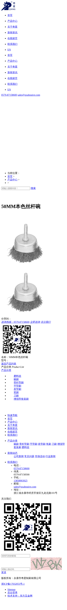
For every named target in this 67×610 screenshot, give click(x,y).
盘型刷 (41, 444)
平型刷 (33, 444)
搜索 (33, 188)
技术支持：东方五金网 (19, 595)
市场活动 (40, 456)
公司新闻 (19, 456)
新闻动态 (12, 453)
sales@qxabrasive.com (29, 95)
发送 (3, 572)
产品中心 (12, 179)
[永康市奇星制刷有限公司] (8, 9)
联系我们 (12, 435)
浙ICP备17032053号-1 (13, 584)
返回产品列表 (8, 363)
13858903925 (20, 480)
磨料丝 (25, 447)
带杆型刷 (24, 444)
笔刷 (48, 444)
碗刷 (16, 444)
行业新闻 (50, 456)
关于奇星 (12, 425)
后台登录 (12, 592)
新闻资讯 (12, 428)
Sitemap (11, 589)
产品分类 (6, 370)
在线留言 (12, 431)
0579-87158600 (9, 95)
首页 (9, 176)
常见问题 (29, 456)
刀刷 (54, 444)
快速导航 (12, 415)
